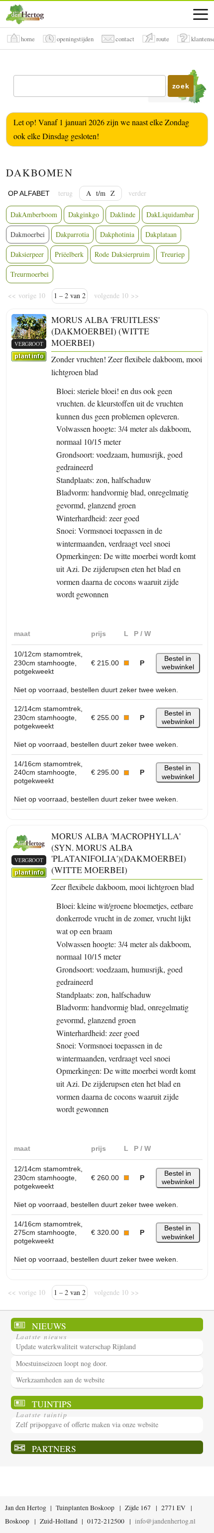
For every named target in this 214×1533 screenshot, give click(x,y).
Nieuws (49, 1325)
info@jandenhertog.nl (165, 1521)
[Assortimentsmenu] (200, 14)
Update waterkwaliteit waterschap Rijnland (76, 1346)
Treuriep (173, 254)
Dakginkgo (83, 214)
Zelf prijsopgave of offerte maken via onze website (87, 1424)
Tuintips (52, 1403)
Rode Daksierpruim (122, 254)
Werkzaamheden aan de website (60, 1379)
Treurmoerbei (29, 274)
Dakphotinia (117, 234)
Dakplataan (161, 234)
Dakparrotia (72, 234)
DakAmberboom (33, 214)
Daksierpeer (27, 254)
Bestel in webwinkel (178, 662)
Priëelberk (69, 254)
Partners (54, 1448)
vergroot (28, 343)
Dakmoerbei (27, 234)
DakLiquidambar (170, 214)
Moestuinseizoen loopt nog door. (61, 1363)
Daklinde (122, 214)
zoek (181, 86)
